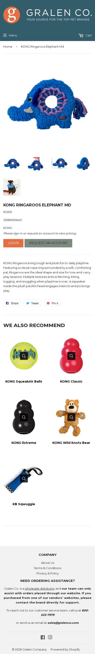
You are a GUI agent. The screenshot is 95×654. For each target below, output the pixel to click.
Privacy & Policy (47, 573)
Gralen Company (35, 649)
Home (7, 46)
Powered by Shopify (65, 649)
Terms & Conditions (47, 568)
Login (13, 243)
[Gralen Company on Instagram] (50, 638)
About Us (47, 562)
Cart (88, 35)
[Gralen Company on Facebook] (42, 638)
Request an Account (48, 243)
